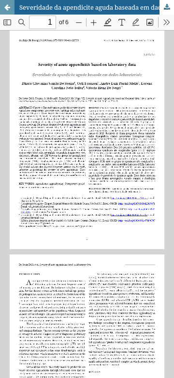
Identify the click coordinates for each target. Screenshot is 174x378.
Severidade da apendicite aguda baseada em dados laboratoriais (96, 7)
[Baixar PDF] (167, 7)
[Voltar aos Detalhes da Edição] (7, 7)
